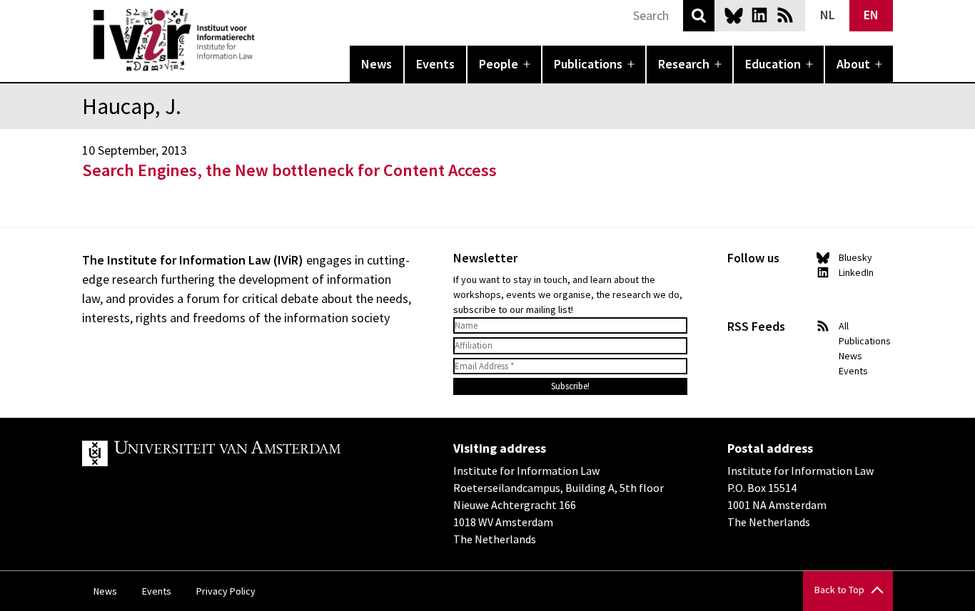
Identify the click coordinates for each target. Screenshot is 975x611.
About (853, 64)
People (498, 64)
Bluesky (734, 15)
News (376, 64)
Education (773, 64)
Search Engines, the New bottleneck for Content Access (289, 170)
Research (683, 64)
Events (435, 64)
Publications (588, 64)
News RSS (785, 15)
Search (698, 15)
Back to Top (839, 589)
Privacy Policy (226, 591)
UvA (247, 453)
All (844, 325)
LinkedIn (759, 15)
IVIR (265, 40)
